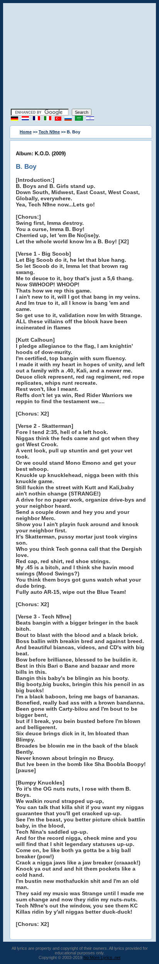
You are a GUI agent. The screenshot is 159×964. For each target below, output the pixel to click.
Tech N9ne (49, 132)
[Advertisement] (79, 57)
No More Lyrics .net (101, 957)
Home (26, 132)
